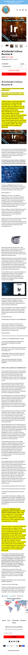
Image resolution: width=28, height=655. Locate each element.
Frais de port (4, 59)
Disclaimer (23, 620)
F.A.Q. (8, 620)
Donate (14, 622)
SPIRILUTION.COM (15, 650)
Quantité (22, 63)
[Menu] (25, 9)
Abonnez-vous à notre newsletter (14, 627)
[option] (7, 46)
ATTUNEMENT (5, 63)
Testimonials (15, 620)
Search (4, 620)
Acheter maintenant (14, 74)
